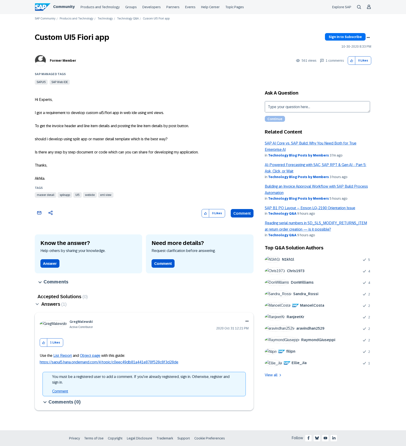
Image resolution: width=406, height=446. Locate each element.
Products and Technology (100, 7)
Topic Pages (234, 7)
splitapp (65, 195)
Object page (90, 356)
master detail (45, 195)
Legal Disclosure (139, 438)
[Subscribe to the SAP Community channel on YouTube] (325, 438)
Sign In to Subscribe (345, 37)
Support (183, 438)
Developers (151, 7)
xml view (105, 195)
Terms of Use (94, 438)
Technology (105, 18)
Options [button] (368, 37)
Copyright (115, 438)
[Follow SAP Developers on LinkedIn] (334, 438)
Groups (131, 7)
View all (271, 375)
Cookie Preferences (209, 438)
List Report (62, 356)
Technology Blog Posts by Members (298, 155)
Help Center (210, 7)
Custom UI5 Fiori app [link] (156, 18)
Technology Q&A (128, 18)
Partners (173, 7)
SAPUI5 (41, 82)
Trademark (164, 438)
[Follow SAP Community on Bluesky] (317, 438)
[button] (351, 61)
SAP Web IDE (59, 82)
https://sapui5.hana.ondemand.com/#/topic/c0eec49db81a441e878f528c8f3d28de (109, 362)
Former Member (63, 60)
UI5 (77, 195)
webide (90, 195)
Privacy (74, 438)
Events (190, 7)
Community (64, 7)
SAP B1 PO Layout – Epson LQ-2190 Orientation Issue (310, 208)
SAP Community (45, 18)
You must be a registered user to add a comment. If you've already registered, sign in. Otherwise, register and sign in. (141, 379)
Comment (242, 213)
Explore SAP (341, 7)
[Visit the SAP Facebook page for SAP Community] (308, 438)
